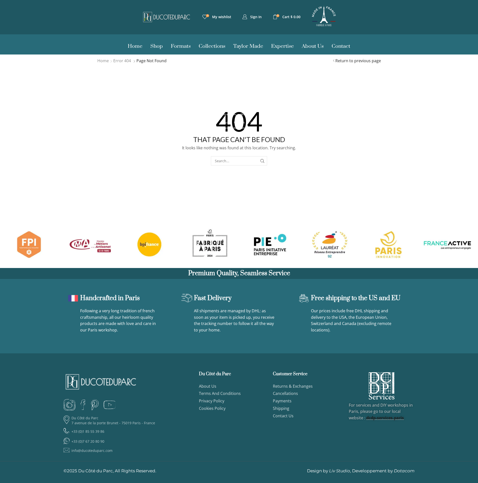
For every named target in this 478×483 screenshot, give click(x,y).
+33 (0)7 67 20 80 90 (87, 441)
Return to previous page (358, 60)
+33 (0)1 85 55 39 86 (87, 431)
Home (103, 60)
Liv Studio (339, 470)
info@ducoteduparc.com (92, 450)
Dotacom (404, 470)
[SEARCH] (262, 160)
